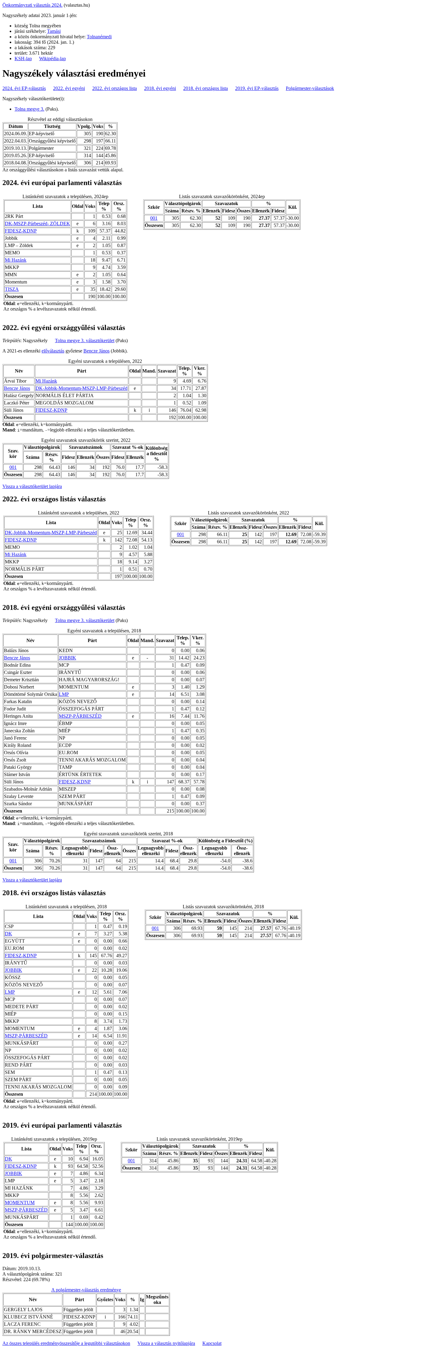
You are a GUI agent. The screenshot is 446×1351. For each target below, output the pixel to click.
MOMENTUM (20, 1202)
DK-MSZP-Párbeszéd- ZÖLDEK (37, 223)
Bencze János (96, 350)
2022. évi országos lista (114, 88)
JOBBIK (67, 657)
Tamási (54, 31)
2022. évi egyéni (69, 88)
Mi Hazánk (15, 260)
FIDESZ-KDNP (21, 230)
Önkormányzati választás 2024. (32, 5)
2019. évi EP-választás (257, 88)
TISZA (12, 289)
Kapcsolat (211, 1343)
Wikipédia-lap (52, 58)
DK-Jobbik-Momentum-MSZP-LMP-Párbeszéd (81, 388)
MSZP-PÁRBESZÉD (80, 716)
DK (8, 933)
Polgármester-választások (310, 88)
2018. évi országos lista (205, 88)
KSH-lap (23, 58)
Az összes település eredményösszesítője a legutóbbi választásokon (66, 1343)
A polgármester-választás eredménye (86, 1289)
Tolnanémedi (99, 36)
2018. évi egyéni (160, 88)
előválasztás (53, 350)
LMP (64, 694)
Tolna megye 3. (29, 109)
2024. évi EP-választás (24, 88)
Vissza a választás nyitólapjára (166, 1343)
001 (153, 218)
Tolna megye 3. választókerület (84, 340)
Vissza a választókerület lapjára (32, 486)
